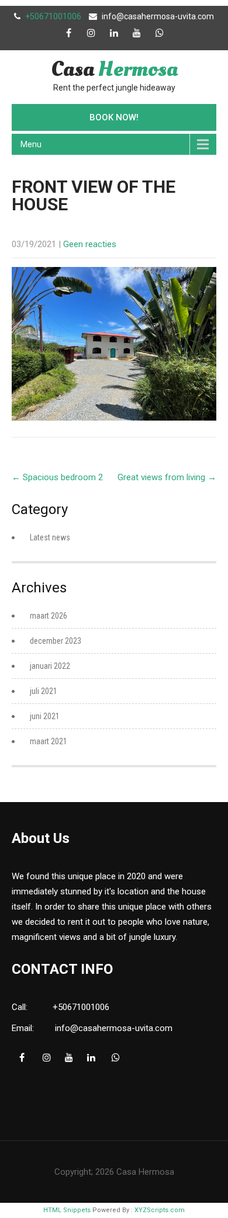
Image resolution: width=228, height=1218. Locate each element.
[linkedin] (114, 32)
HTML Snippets (67, 1210)
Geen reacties (89, 244)
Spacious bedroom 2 (57, 477)
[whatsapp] (159, 32)
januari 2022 (50, 666)
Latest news (50, 537)
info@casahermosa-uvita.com (158, 16)
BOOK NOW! (114, 117)
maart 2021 (48, 741)
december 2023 (55, 641)
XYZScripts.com (159, 1210)
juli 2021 (43, 691)
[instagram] (91, 32)
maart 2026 (48, 615)
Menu (31, 144)
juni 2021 (45, 716)
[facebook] (68, 32)
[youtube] (136, 32)
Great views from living (167, 477)
